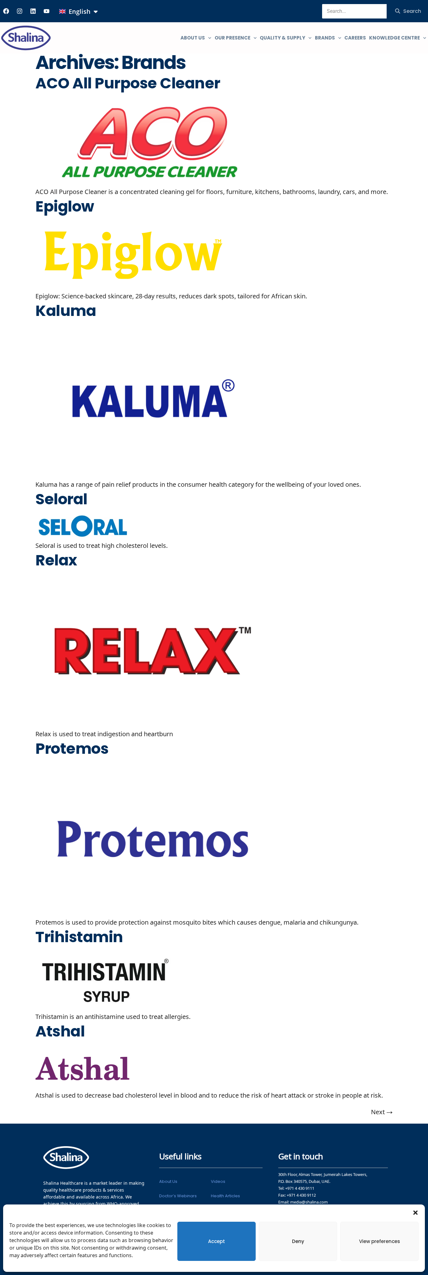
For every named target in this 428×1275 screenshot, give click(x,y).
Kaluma (65, 311)
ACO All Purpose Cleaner (127, 83)
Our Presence (232, 37)
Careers (355, 37)
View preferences (379, 1241)
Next (382, 1112)
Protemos (71, 748)
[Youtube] (46, 11)
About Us (168, 1181)
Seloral (61, 499)
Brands (325, 37)
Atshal (60, 1031)
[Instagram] (19, 11)
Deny (298, 1241)
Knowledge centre (394, 37)
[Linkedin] (33, 11)
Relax (56, 560)
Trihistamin (79, 937)
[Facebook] (6, 11)
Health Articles (225, 1196)
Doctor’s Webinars (178, 1196)
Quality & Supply (282, 37)
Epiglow (64, 206)
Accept (216, 1241)
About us (192, 37)
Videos (218, 1181)
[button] (415, 1212)
